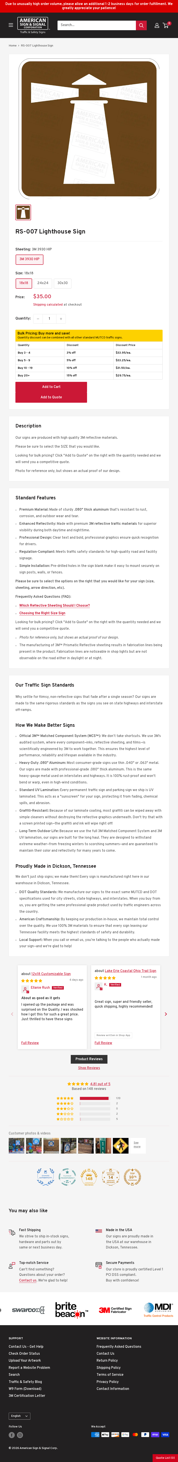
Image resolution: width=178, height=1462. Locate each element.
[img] (31, 981)
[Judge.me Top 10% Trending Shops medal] (132, 1177)
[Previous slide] (12, 1014)
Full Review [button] (30, 1043)
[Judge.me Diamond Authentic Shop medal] (45, 1177)
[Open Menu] (11, 25)
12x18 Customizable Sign (51, 974)
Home (12, 46)
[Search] (141, 25)
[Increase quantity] (61, 318)
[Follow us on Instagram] (20, 1435)
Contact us (27, 1280)
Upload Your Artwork (25, 1361)
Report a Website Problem (29, 1368)
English (16, 1416)
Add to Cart (51, 387)
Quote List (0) (165, 1458)
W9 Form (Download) (25, 1389)
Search (14, 1375)
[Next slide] (165, 1014)
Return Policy (107, 1361)
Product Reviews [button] (89, 1059)
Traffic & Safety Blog (25, 1382)
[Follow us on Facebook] (12, 1435)
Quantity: (23, 318)
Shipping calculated (48, 305)
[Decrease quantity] (38, 318)
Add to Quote (51, 397)
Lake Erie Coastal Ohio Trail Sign (130, 971)
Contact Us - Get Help (26, 1347)
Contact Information (113, 1389)
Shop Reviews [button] (89, 1068)
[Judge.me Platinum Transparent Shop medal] (67, 1177)
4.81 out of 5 (100, 1084)
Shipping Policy (109, 1368)
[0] (165, 25)
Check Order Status (24, 1354)
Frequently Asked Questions (119, 1347)
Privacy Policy (108, 1382)
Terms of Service (110, 1375)
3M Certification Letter (27, 1396)
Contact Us (105, 1354)
